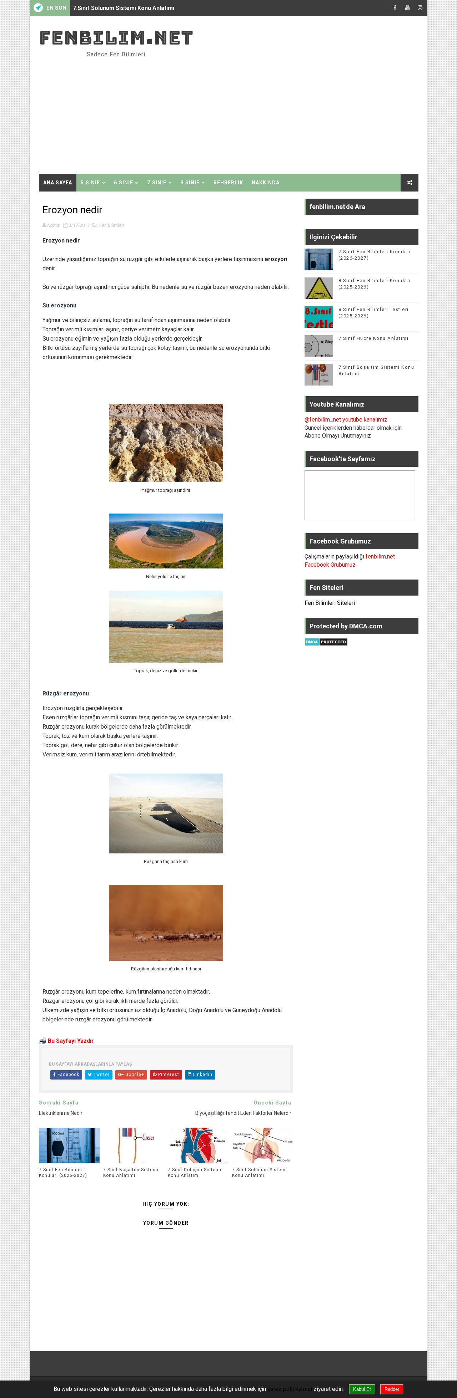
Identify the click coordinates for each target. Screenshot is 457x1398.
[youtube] (407, 8)
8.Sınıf (190, 182)
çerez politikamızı (289, 1389)
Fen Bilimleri (111, 225)
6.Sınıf (123, 182)
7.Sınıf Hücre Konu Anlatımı (373, 338)
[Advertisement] (288, 113)
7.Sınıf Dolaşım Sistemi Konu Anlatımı (194, 1172)
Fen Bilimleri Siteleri (330, 602)
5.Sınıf (90, 182)
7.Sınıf (156, 182)
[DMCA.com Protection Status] (326, 641)
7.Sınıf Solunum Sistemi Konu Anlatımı (123, 8)
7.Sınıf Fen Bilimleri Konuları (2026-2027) (63, 1172)
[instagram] (420, 8)
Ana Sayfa (57, 182)
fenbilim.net (116, 37)
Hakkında (266, 182)
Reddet (392, 1389)
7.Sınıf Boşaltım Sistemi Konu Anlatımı (131, 1172)
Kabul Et (362, 1389)
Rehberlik (228, 182)
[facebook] (395, 8)
